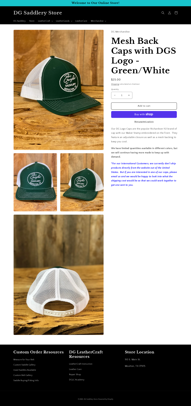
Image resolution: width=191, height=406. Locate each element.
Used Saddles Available (24, 370)
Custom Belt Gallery (22, 375)
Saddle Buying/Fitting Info (26, 380)
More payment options (144, 121)
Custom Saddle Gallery (24, 365)
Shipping (115, 84)
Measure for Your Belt (23, 359)
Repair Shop (75, 374)
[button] (45, 21)
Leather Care (75, 369)
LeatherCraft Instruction (80, 364)
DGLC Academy (76, 380)
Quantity (115, 89)
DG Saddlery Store (91, 399)
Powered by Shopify (105, 399)
